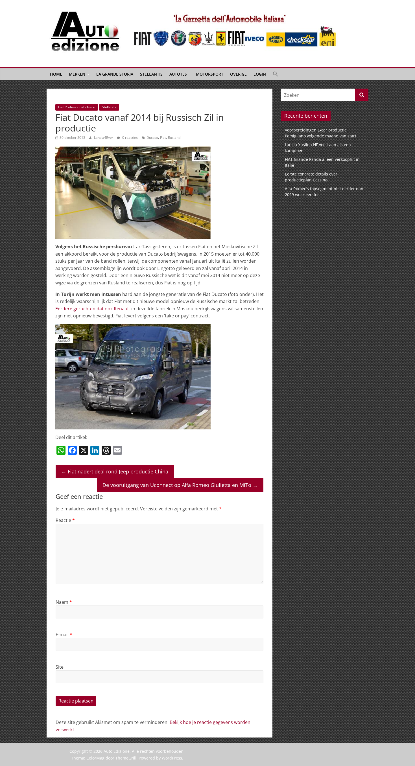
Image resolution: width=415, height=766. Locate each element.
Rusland (174, 137)
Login (260, 74)
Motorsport (209, 74)
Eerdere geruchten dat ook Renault (92, 309)
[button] (275, 74)
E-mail (64, 634)
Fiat (163, 137)
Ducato (152, 137)
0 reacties (129, 137)
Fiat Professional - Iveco (76, 107)
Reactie (65, 520)
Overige (238, 74)
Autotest (179, 74)
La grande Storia (114, 74)
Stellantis (151, 74)
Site (60, 667)
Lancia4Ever (104, 137)
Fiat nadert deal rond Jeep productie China (114, 471)
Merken (77, 74)
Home (56, 74)
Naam (64, 602)
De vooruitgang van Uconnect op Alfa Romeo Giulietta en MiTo (180, 485)
